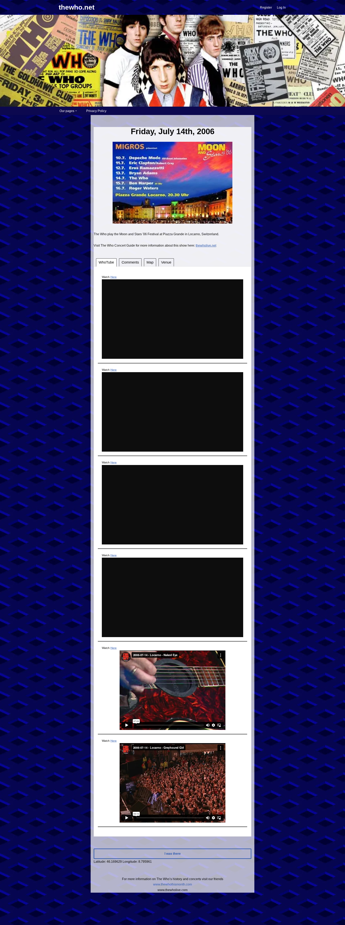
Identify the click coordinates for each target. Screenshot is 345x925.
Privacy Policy (96, 111)
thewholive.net (206, 245)
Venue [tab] (166, 262)
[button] (76, 111)
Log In (281, 7)
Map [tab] (150, 262)
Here (113, 277)
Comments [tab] (130, 262)
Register (266, 7)
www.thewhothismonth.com (172, 884)
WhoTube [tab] (106, 262)
